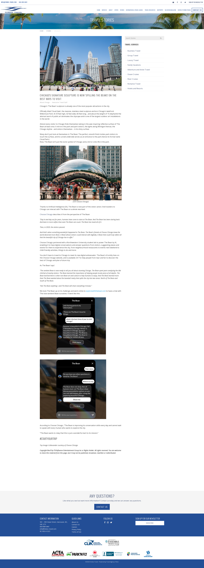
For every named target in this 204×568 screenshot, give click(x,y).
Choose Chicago (46, 214)
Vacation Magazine (170, 10)
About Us (75, 522)
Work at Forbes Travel (184, 10)
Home (98, 10)
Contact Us (197, 10)
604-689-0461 (23, 2)
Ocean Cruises (133, 74)
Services (104, 10)
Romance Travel (134, 84)
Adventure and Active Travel (139, 69)
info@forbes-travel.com (8, 2)
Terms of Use (76, 532)
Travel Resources (150, 10)
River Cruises (133, 79)
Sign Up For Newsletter (196, 2)
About (110, 10)
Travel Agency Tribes (112, 562)
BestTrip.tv (160, 10)
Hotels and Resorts (135, 88)
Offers (116, 10)
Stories (122, 10)
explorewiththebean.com (96, 291)
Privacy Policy (76, 529)
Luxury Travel (133, 60)
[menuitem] (98, 10)
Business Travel (134, 51)
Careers (74, 527)
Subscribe (150, 523)
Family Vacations (134, 65)
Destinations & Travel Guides (134, 10)
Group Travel (133, 55)
